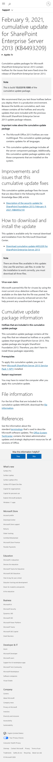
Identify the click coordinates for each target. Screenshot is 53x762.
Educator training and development (15, 582)
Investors (6, 712)
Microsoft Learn (8, 658)
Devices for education (10, 564)
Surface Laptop (8, 475)
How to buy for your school (12, 578)
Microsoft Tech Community (12, 667)
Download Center (9, 520)
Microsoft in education (11, 560)
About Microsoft (8, 698)
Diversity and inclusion (11, 716)
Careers (6, 693)
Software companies (10, 676)
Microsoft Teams (9, 627)
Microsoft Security (9, 609)
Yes (18, 456)
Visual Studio (7, 681)
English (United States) (15, 733)
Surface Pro (7, 471)
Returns (6, 529)
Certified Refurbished (10, 538)
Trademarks (7, 753)
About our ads (37, 753)
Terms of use (36, 748)
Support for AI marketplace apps (14, 662)
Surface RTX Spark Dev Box (12, 484)
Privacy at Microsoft (10, 707)
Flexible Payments (9, 547)
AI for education (8, 591)
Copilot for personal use (11, 493)
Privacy (27, 748)
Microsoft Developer (10, 653)
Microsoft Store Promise (11, 542)
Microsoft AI (7, 604)
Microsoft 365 (8, 618)
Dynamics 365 (8, 613)
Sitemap (6, 748)
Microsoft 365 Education (11, 573)
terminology (17, 429)
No (34, 456)
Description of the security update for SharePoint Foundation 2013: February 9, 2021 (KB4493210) (26, 206)
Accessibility (7, 721)
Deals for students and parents (14, 587)
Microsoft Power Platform (12, 622)
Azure (5, 649)
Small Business (8, 636)
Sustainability (8, 725)
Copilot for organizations (11, 489)
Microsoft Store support (11, 524)
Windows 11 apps (9, 502)
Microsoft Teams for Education (13, 569)
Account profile (8, 515)
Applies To (8, 54)
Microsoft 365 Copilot (10, 631)
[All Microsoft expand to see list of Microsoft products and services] (3, 3)
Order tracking (8, 533)
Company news (8, 703)
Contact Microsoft (17, 748)
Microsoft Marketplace (11, 671)
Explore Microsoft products (12, 498)
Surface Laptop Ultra (10, 480)
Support (6, 9)
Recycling (27, 753)
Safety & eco (17, 753)
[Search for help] (9, 3)
